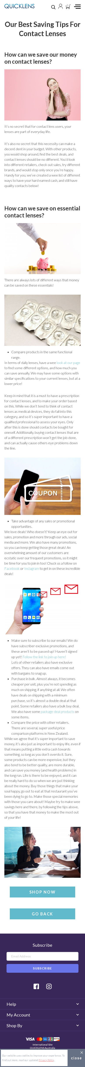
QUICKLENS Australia (42, 1048)
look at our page (68, 362)
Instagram (31, 568)
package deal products (57, 711)
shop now (42, 892)
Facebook (12, 568)
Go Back (42, 913)
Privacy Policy (46, 1060)
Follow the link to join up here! (44, 657)
